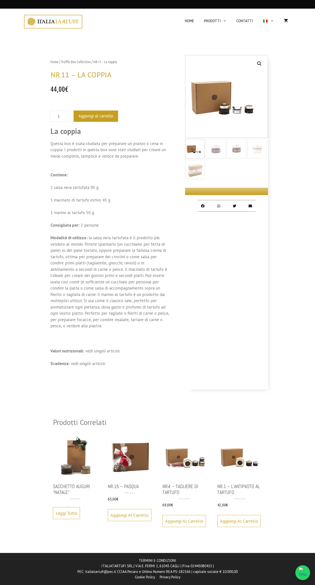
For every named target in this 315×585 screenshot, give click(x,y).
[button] (259, 63)
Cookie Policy (145, 577)
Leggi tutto (66, 513)
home (189, 20)
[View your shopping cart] (286, 21)
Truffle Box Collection (76, 61)
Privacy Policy (170, 577)
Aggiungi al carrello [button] (129, 515)
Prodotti (212, 20)
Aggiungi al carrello (96, 116)
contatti (244, 20)
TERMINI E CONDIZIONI (157, 560)
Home (54, 61)
